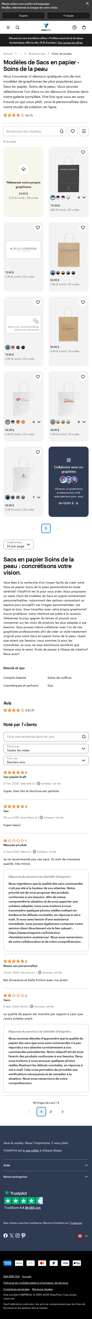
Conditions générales (16, 1289)
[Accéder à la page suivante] (62, 1111)
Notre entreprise (15, 1176)
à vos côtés (31, 1150)
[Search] (84, 737)
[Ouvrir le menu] (8, 27)
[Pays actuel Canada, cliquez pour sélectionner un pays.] (83, 1236)
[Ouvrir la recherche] (17, 27)
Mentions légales (42, 1289)
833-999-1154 (11, 1276)
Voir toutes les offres (70, 42)
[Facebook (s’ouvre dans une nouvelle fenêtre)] (5, 1236)
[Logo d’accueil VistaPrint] (46, 27)
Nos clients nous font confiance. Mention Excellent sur (42, 1222)
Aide (6, 1165)
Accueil (7, 53)
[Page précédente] (34, 528)
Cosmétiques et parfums (20, 685)
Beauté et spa (37, 53)
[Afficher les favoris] (72, 131)
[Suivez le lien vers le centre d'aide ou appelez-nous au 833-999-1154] (74, 27)
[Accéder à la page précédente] (29, 1111)
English (23, 15)
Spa (50, 685)
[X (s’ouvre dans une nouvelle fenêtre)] (11, 1236)
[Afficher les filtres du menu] (84, 131)
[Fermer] (87, 3)
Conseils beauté (14, 677)
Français (69, 15)
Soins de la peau (62, 53)
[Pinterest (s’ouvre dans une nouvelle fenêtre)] (23, 1236)
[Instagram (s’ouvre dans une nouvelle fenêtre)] (17, 1236)
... (20, 53)
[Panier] (84, 27)
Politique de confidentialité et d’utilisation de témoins (35, 1282)
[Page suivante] (58, 528)
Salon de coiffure (59, 677)
